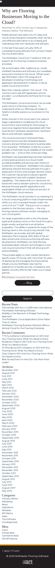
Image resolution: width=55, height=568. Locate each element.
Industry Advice (10, 31)
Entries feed (8, 533)
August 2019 (8, 441)
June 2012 (7, 485)
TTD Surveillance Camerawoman (19, 336)
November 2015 (10, 455)
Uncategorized (9, 522)
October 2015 (9, 458)
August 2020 (8, 408)
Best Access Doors (11, 359)
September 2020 (11, 405)
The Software (26, 31)
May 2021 (6, 382)
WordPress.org (9, 538)
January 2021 (8, 393)
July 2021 (7, 376)
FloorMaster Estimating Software (19, 310)
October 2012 (9, 473)
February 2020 (9, 426)
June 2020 (7, 414)
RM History (7, 513)
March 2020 (8, 423)
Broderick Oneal (10, 342)
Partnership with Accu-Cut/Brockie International (27, 307)
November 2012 (10, 470)
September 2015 (10, 461)
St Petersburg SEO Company (17, 347)
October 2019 (9, 435)
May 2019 (6, 449)
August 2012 (8, 479)
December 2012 (10, 467)
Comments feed (10, 535)
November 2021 (10, 370)
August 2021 (8, 373)
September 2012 (10, 476)
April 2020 (7, 420)
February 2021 (9, 391)
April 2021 (7, 385)
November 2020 (10, 399)
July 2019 (7, 443)
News (5, 504)
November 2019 (10, 432)
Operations (7, 507)
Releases (6, 510)
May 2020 (7, 417)
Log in (5, 530)
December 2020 (10, 396)
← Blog (27, 282)
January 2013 (8, 464)
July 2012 (7, 482)
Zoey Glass (7, 353)
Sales (4, 516)
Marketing (7, 501)
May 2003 (7, 491)
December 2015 (10, 452)
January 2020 (9, 429)
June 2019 (7, 446)
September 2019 (10, 438)
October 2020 (9, 402)
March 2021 (8, 388)
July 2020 (7, 411)
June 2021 (7, 379)
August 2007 (8, 488)
